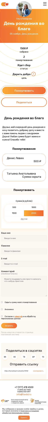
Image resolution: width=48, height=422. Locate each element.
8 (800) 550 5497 (24, 392)
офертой (18, 316)
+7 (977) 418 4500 (24, 387)
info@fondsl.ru (24, 394)
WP (33, 357)
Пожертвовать (24, 90)
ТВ (24, 357)
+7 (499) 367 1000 (24, 390)
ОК (14, 357)
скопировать (38, 371)
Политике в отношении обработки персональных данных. (20, 412)
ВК (5, 357)
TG (43, 357)
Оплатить (9, 326)
